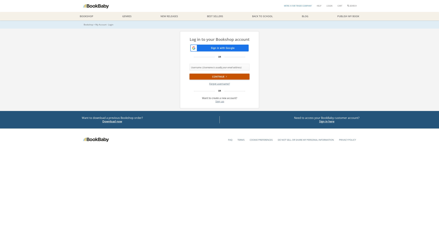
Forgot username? (219, 83)
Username (216, 67)
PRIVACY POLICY (347, 139)
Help (319, 5)
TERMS (241, 139)
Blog (305, 16)
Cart (339, 5)
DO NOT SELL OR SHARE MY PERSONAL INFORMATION (306, 139)
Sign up (219, 101)
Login (329, 5)
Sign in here (326, 121)
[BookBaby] (99, 6)
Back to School (262, 16)
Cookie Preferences (261, 139)
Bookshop (88, 24)
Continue (218, 76)
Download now (112, 121)
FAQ (230, 139)
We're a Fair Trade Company (298, 5)
